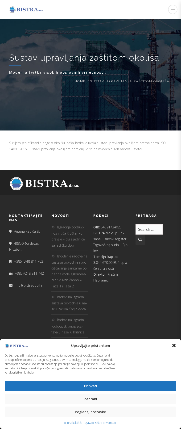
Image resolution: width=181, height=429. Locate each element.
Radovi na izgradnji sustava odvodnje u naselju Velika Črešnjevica (69, 303)
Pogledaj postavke (90, 411)
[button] (174, 345)
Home (80, 81)
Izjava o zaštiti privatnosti (100, 423)
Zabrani (90, 398)
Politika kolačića (72, 423)
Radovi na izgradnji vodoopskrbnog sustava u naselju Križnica (68, 326)
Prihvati (90, 385)
